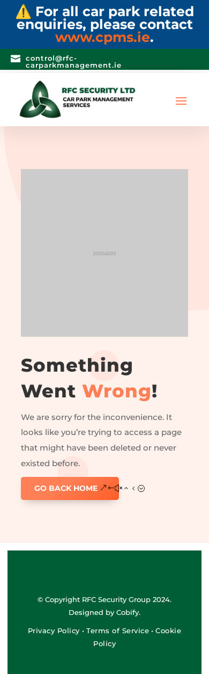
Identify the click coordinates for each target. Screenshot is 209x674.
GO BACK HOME (66, 488)
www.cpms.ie (102, 37)
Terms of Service (117, 630)
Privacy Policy (55, 630)
